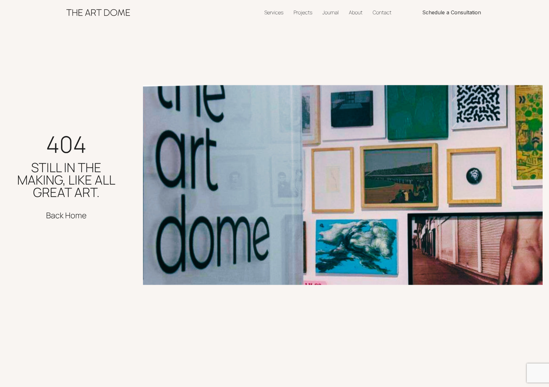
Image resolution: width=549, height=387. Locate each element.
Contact (382, 12)
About (356, 12)
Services (273, 12)
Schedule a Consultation (451, 12)
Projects (303, 12)
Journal (330, 12)
